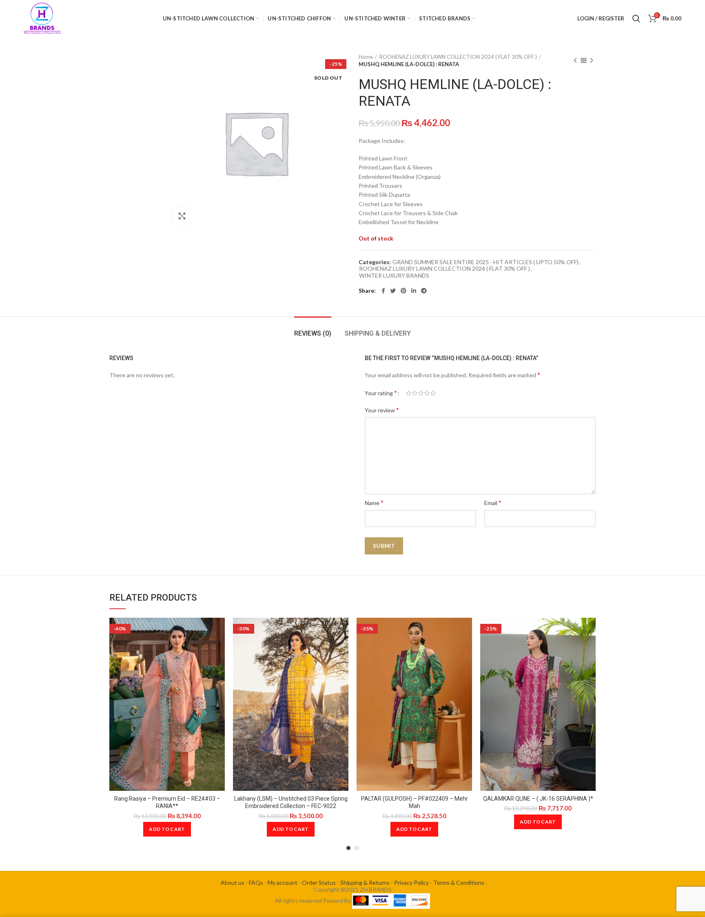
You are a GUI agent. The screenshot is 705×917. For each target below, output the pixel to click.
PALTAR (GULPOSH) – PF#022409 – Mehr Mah (414, 802)
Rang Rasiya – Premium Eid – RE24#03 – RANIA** (167, 802)
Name (374, 502)
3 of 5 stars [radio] (421, 393)
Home (366, 56)
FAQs (256, 882)
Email (492, 502)
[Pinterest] (403, 290)
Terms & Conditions (458, 882)
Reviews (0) (312, 333)
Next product (592, 60)
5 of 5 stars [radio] (433, 393)
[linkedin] (414, 290)
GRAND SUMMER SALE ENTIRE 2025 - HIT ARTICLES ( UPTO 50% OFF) (485, 262)
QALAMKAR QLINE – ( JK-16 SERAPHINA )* (538, 798)
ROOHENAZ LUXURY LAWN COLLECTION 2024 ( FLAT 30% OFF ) (458, 56)
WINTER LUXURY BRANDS (394, 275)
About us (232, 882)
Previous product (575, 60)
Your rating (381, 392)
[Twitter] (393, 290)
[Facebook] (383, 290)
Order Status (319, 882)
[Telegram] (424, 290)
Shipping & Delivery (378, 333)
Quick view (218, 631)
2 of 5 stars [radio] (415, 393)
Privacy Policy (411, 882)
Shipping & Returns (365, 882)
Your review (382, 410)
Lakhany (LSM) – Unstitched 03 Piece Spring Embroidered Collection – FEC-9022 (291, 802)
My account (282, 882)
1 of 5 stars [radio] (409, 393)
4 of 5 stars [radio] (427, 393)
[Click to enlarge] (182, 216)
